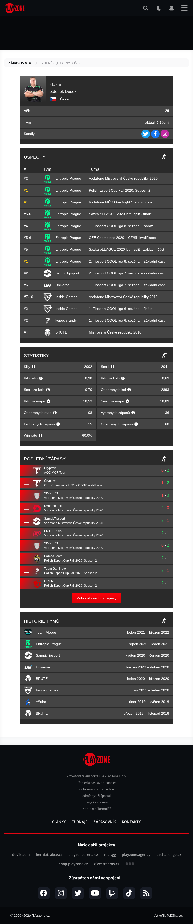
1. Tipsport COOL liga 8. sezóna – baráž (121, 226)
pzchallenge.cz (168, 854)
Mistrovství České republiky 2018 (115, 332)
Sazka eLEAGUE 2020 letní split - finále (120, 214)
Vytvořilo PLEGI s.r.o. (168, 915)
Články (59, 822)
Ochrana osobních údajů (96, 789)
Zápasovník (19, 63)
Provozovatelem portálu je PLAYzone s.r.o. (97, 776)
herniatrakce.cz (49, 854)
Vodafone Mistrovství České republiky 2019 (123, 297)
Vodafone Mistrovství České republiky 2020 (123, 178)
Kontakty (131, 822)
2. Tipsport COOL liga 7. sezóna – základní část (127, 273)
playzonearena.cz (83, 854)
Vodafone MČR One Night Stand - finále (120, 202)
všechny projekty (129, 864)
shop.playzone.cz (73, 864)
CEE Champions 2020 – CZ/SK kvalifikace (122, 238)
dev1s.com (21, 854)
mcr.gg (110, 854)
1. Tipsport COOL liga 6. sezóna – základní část (127, 320)
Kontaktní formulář (97, 809)
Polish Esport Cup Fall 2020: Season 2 (119, 190)
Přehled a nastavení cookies (96, 783)
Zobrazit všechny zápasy (96, 598)
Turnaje (79, 822)
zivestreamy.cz (106, 864)
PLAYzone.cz (40, 915)
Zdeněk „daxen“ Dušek (61, 63)
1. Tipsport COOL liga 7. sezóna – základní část (127, 285)
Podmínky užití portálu (96, 796)
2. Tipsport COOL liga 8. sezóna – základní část (127, 261)
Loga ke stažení (97, 802)
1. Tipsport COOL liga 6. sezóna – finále (120, 309)
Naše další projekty (96, 844)
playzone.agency (136, 854)
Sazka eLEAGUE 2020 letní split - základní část (126, 249)
